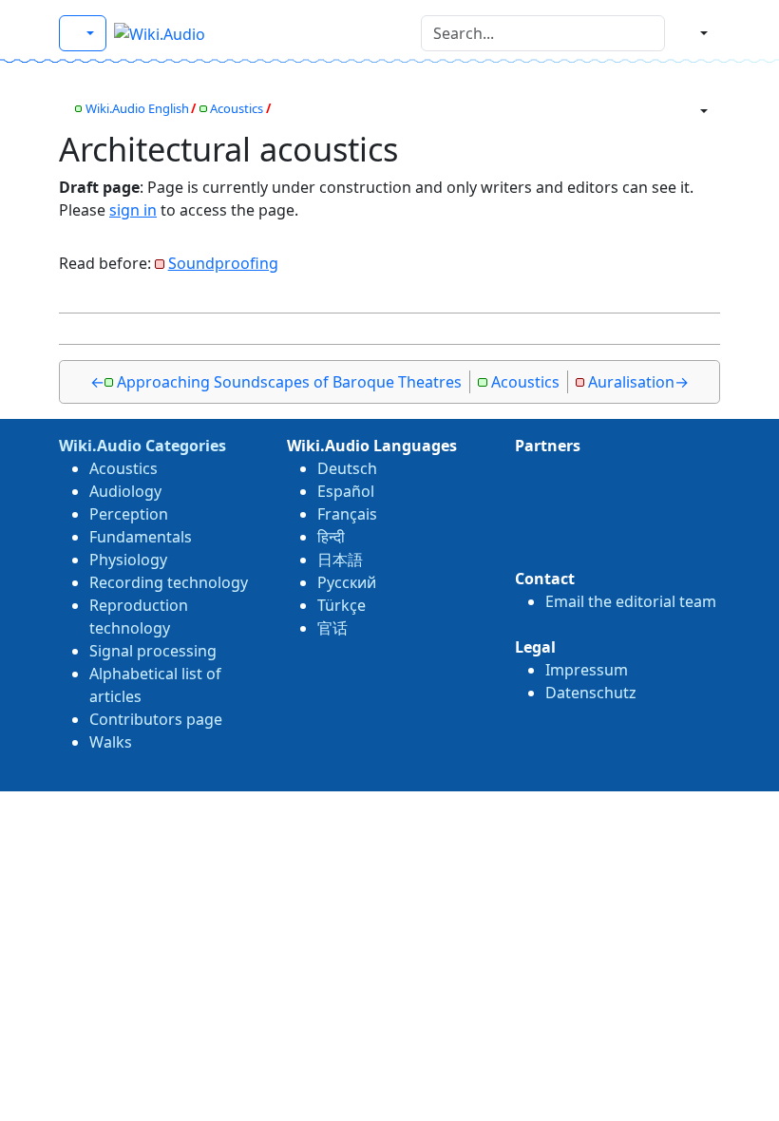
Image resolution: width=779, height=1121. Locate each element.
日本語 (340, 559)
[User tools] (696, 33)
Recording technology (168, 582)
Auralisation (631, 381)
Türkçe (341, 605)
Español (345, 491)
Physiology (128, 559)
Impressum (586, 669)
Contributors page (155, 719)
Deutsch (347, 468)
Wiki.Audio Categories (142, 445)
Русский (346, 582)
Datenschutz (590, 692)
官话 (332, 628)
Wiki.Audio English (137, 108)
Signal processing (153, 650)
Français (347, 514)
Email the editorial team (630, 601)
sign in (133, 210)
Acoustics (236, 108)
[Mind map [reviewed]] (63, 108)
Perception (128, 514)
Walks (110, 742)
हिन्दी (331, 536)
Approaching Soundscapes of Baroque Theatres (289, 381)
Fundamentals (140, 536)
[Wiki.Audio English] (82, 33)
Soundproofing (223, 263)
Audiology (125, 491)
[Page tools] (696, 111)
